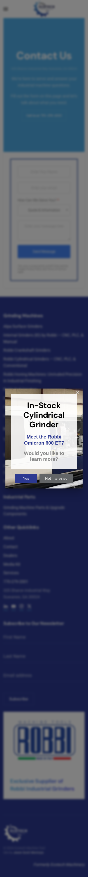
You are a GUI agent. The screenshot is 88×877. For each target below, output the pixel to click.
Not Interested (56, 478)
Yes (26, 478)
